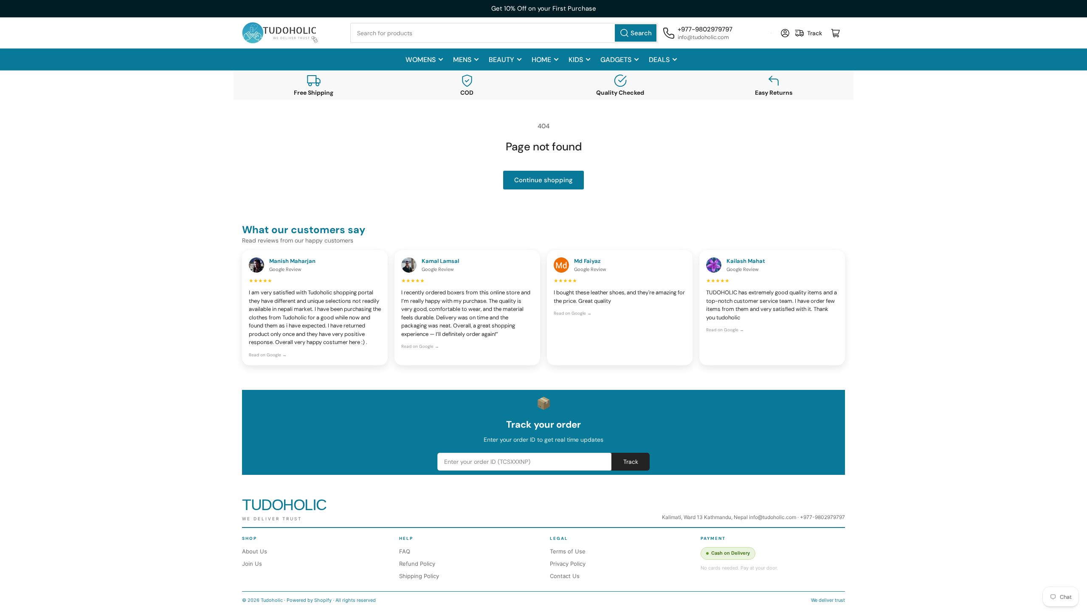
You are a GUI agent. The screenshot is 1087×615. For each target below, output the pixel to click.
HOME (541, 59)
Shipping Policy (419, 576)
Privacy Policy (568, 563)
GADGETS (615, 59)
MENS (462, 59)
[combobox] (504, 33)
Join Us (252, 563)
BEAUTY (501, 59)
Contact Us (565, 576)
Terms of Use (568, 551)
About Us (254, 551)
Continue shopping (543, 180)
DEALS (659, 59)
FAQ (404, 551)
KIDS (576, 59)
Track (630, 461)
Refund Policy (417, 563)
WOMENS (421, 59)
